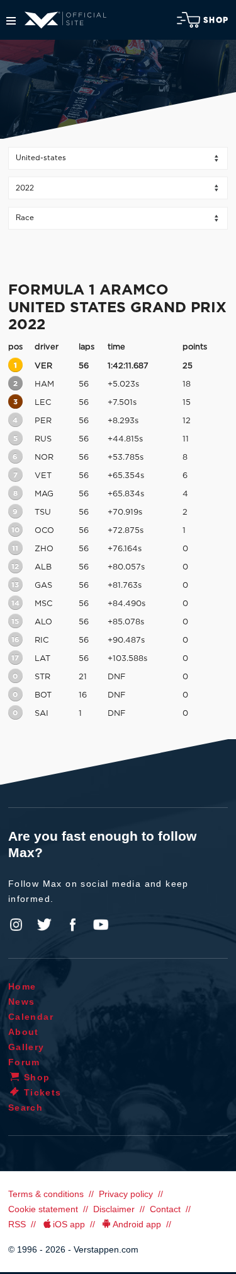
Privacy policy (126, 1194)
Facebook (72, 924)
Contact (165, 1209)
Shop (215, 20)
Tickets (43, 1092)
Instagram (16, 924)
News (21, 1001)
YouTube (101, 924)
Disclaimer (114, 1209)
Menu (11, 20)
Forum (24, 1062)
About (23, 1032)
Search (25, 1107)
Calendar (30, 1017)
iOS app (69, 1224)
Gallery (26, 1047)
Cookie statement (43, 1209)
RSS (17, 1224)
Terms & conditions (46, 1194)
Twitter (45, 924)
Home (22, 986)
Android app (137, 1224)
